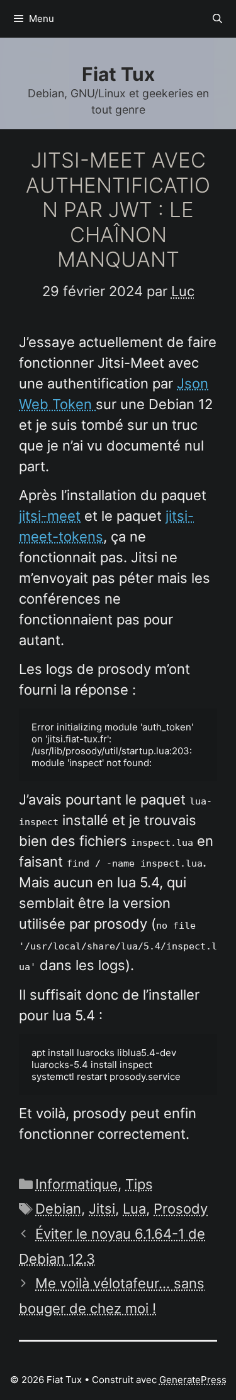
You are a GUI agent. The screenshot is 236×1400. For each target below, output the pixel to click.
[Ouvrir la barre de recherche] (217, 19)
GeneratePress (193, 1380)
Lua (134, 1208)
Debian (58, 1208)
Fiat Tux (118, 74)
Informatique (76, 1184)
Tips (139, 1184)
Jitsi (102, 1208)
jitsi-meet (50, 516)
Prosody (181, 1208)
